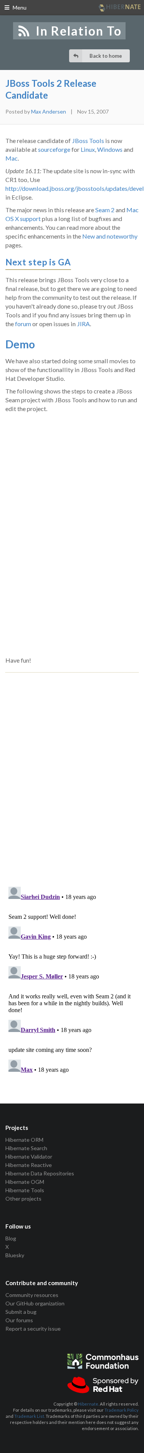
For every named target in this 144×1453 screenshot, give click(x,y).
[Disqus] (72, 770)
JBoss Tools (88, 140)
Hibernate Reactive (28, 1165)
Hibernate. (88, 1403)
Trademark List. (29, 1416)
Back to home (105, 56)
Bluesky (14, 1255)
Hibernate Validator (28, 1156)
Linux (88, 149)
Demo (20, 344)
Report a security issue (33, 1328)
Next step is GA (38, 262)
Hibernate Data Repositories (39, 1173)
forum (23, 323)
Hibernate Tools (24, 1190)
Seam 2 (104, 209)
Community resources (31, 1295)
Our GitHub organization (35, 1303)
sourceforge (54, 149)
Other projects (23, 1198)
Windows (109, 149)
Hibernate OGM (24, 1181)
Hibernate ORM (24, 1140)
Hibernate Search (26, 1148)
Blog (10, 1238)
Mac (11, 158)
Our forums (19, 1320)
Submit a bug (20, 1311)
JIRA (83, 323)
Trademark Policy (121, 1409)
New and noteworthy (109, 236)
